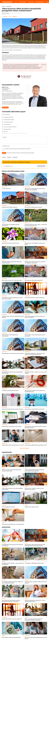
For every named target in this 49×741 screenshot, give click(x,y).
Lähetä (4, 152)
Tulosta (15, 16)
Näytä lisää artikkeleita (24, 448)
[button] (4, 157)
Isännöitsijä (8, 6)
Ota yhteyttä (5, 107)
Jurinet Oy (20, 13)
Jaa (10, 16)
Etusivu (3, 6)
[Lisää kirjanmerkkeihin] (23, 187)
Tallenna (5, 16)
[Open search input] (16, 2)
